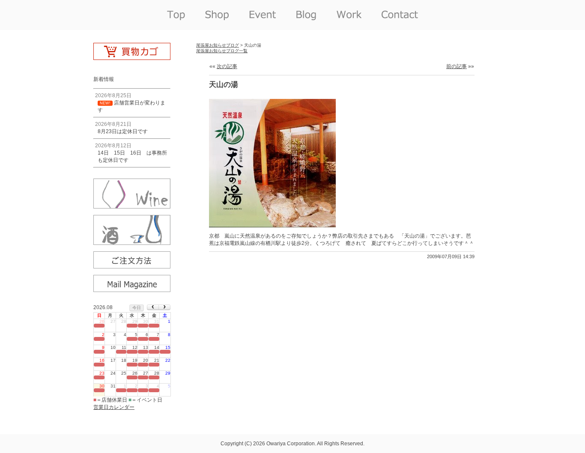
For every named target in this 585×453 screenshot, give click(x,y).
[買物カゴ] (131, 57)
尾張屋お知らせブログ (217, 45)
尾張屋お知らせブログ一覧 (222, 50)
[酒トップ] (131, 242)
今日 (136, 307)
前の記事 (456, 66)
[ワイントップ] (131, 206)
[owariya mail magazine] (131, 289)
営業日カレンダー (113, 407)
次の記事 (227, 66)
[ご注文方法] (131, 265)
